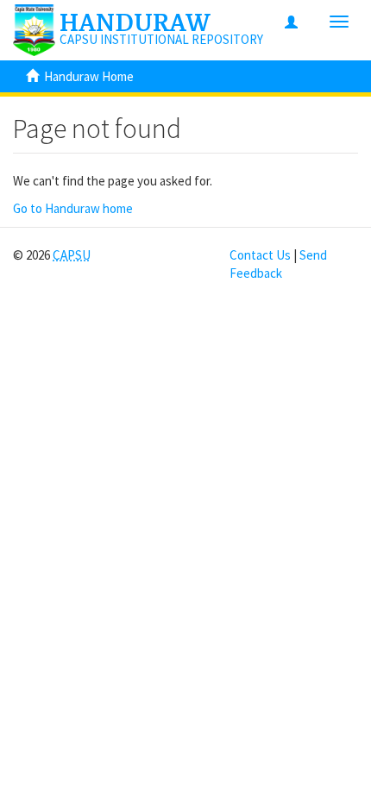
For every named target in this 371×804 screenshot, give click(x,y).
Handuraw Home (89, 76)
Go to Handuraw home (73, 208)
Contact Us (260, 255)
